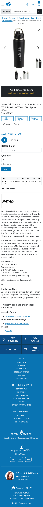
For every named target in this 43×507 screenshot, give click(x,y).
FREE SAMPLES (21, 378)
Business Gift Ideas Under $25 (18, 316)
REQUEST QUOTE (21, 119)
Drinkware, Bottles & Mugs (19, 18)
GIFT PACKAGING (21, 422)
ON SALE (21, 365)
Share (7, 124)
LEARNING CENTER (21, 419)
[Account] (28, 4)
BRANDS (21, 375)
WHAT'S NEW (21, 362)
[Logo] (8, 4)
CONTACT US (21, 392)
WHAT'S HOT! (21, 369)
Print (17, 124)
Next (5, 169)
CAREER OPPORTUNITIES (21, 405)
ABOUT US (21, 402)
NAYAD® (8, 331)
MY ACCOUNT (21, 389)
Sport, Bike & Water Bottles (17, 323)
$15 (28, 459)
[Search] (39, 11)
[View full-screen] (39, 30)
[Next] (37, 47)
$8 (20, 459)
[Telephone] (33, 4)
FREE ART (13, 349)
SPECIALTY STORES (21, 372)
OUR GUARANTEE (21, 395)
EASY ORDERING (13, 339)
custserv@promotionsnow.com (21, 498)
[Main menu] (3, 4)
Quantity (6, 155)
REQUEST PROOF (35, 119)
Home (4, 18)
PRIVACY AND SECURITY (21, 398)
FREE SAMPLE (7, 119)
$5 (13, 459)
